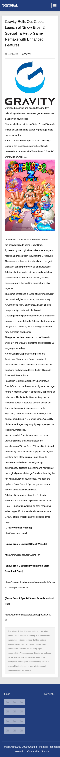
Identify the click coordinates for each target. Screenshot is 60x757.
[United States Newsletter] (14, 711)
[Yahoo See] (14, 730)
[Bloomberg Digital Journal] (7, 730)
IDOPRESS (26, 54)
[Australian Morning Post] (14, 702)
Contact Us (33, 751)
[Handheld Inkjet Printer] (7, 702)
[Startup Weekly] (14, 721)
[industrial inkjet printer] (21, 730)
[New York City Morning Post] (21, 721)
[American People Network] (7, 711)
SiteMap (45, 751)
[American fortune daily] (21, 702)
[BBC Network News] (21, 711)
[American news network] (7, 721)
